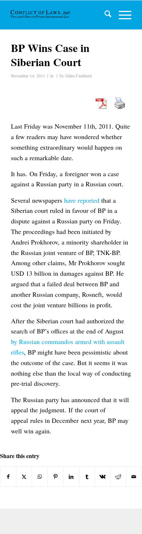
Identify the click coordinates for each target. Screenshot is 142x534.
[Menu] (121, 14)
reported (88, 200)
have (70, 200)
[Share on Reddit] (118, 476)
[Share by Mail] (134, 476)
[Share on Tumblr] (87, 476)
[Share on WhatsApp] (39, 476)
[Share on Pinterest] (55, 476)
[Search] (104, 14)
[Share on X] (24, 476)
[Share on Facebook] (8, 476)
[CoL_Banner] (41, 14)
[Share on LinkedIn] (71, 476)
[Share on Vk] (102, 476)
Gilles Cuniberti (78, 75)
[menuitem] (104, 14)
